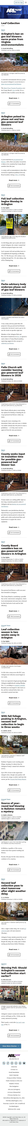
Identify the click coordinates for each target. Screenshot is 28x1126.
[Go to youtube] (16, 1063)
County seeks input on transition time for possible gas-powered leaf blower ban (13, 459)
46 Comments (15, 1035)
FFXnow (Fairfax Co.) (14, 1095)
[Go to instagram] (12, 1063)
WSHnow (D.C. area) (14, 1109)
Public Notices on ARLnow (14, 1080)
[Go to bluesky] (24, 1063)
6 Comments (15, 703)
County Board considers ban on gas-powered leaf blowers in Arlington (13, 549)
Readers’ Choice (14, 1083)
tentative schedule (20, 685)
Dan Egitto (6, 208)
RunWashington (14, 1106)
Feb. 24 (18, 175)
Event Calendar (14, 1075)
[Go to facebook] (8, 1063)
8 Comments (15, 271)
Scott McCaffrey (8, 48)
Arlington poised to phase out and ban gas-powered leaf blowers (13, 120)
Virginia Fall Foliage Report (18, 779)
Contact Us (14, 1069)
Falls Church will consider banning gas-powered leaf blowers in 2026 (12, 371)
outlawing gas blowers (7, 343)
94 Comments (15, 870)
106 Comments (15, 616)
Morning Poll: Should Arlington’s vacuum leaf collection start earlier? (14, 971)
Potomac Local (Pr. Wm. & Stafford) (14, 1103)
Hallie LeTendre (7, 815)
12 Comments (15, 790)
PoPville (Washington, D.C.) (14, 1100)
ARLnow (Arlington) (14, 1089)
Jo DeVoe (6, 897)
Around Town (5, 625)
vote (14, 90)
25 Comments (15, 955)
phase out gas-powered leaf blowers (11, 84)
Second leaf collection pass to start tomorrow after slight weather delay (13, 888)
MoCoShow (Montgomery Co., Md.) (14, 1098)
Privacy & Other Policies (14, 1078)
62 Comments (15, 354)
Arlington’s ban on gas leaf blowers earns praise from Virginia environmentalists (12, 39)
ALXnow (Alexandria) (14, 1092)
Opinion (3, 964)
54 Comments (15, 532)
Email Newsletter (14, 1072)
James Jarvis (7, 730)
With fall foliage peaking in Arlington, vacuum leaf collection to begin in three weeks (14, 721)
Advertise (14, 1066)
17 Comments (15, 103)
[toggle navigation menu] (26, 2)
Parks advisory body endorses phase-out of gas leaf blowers (13, 287)
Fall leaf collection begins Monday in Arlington (12, 201)
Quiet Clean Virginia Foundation (13, 88)
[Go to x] (3, 1063)
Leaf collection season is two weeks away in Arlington (10, 633)
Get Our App (19, 2)
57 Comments (15, 441)
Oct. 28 (19, 336)
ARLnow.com (7, 979)
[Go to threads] (20, 1063)
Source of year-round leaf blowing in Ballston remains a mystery (13, 807)
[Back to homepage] (5, 2)
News (3, 30)
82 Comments (15, 185)
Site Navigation (14, 1086)
